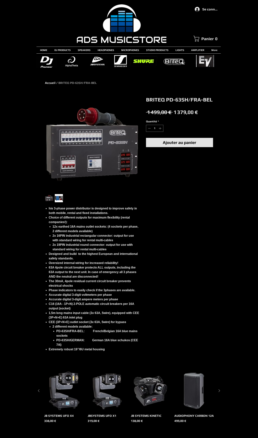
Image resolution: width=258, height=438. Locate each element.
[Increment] (160, 128)
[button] (207, 39)
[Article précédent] (38, 390)
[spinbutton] (154, 128)
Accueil (50, 83)
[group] (129, 399)
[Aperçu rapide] (64, 391)
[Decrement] (149, 128)
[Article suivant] (219, 390)
